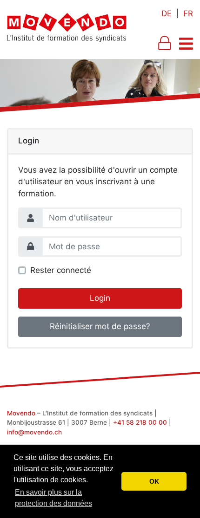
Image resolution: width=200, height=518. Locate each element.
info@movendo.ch (34, 432)
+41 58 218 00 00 (140, 422)
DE (166, 13)
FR (188, 13)
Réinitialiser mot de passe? (100, 326)
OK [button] (154, 481)
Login (100, 298)
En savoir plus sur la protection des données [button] (53, 497)
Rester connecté (60, 270)
